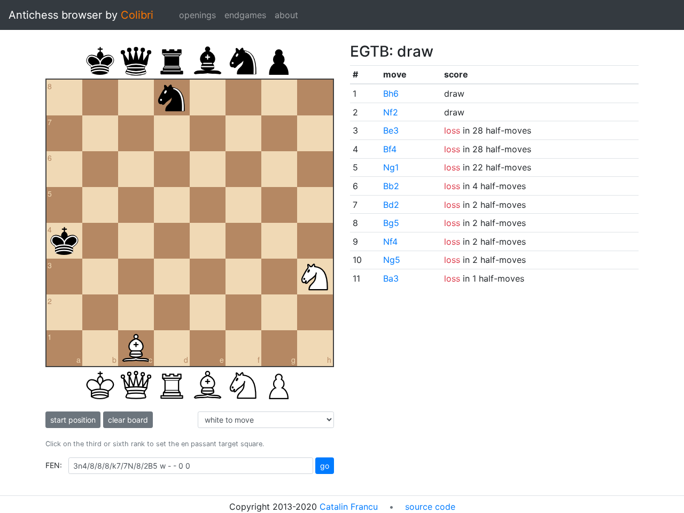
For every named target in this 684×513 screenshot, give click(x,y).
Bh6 (391, 93)
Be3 (391, 130)
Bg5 (391, 222)
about (286, 15)
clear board (128, 419)
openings (197, 15)
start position (73, 419)
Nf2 (390, 112)
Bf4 (390, 149)
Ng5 (391, 259)
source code (430, 506)
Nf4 (390, 241)
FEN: (53, 465)
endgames (245, 15)
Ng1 (391, 167)
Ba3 (391, 278)
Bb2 (391, 186)
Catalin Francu (349, 506)
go (324, 465)
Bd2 (391, 204)
